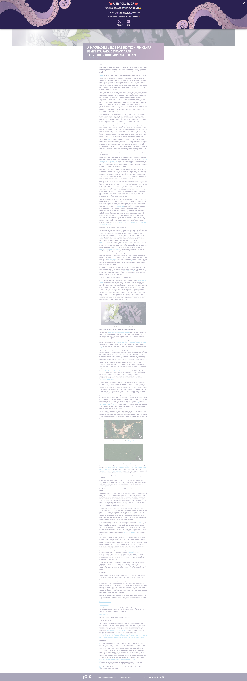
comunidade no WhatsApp (120, 25)
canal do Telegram (128, 25)
